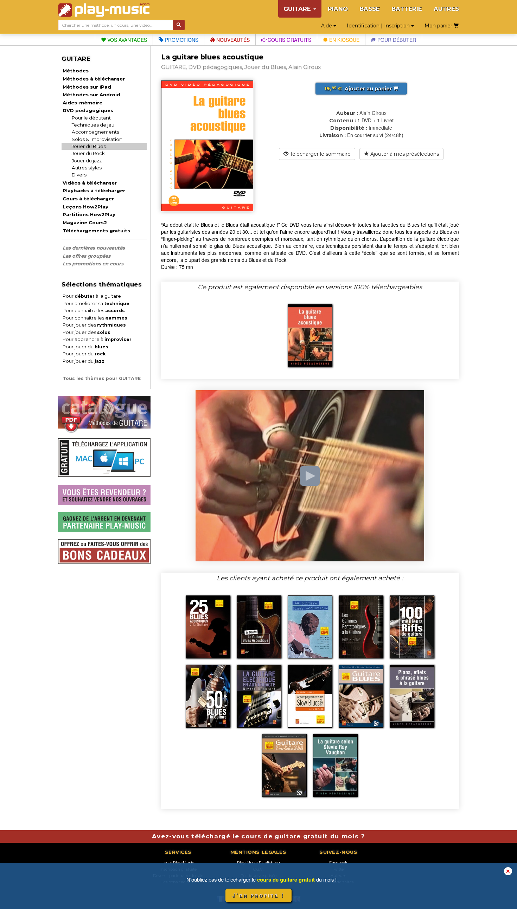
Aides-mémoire (82, 102)
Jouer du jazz (87, 160)
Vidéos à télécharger (90, 183)
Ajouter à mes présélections (404, 154)
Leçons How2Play (85, 206)
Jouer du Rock (88, 153)
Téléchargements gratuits (96, 230)
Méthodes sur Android (91, 94)
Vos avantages (126, 39)
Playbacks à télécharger (94, 190)
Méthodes (76, 70)
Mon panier (439, 25)
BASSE (369, 8)
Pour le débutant (91, 118)
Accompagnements (95, 132)
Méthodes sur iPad (87, 87)
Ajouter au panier (358, 88)
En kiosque (343, 39)
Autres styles (87, 167)
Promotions (181, 39)
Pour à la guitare (92, 296)
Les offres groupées (86, 256)
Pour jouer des (94, 325)
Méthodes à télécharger (94, 79)
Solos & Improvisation (97, 139)
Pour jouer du (85, 346)
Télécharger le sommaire (319, 154)
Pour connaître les (94, 310)
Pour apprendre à (97, 339)
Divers (79, 175)
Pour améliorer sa (96, 303)
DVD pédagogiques (88, 110)
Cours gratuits (288, 39)
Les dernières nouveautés (94, 248)
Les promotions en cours (93, 263)
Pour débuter (396, 39)
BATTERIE (406, 8)
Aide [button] (327, 25)
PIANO (338, 8)
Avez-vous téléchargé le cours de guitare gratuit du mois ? (258, 836)
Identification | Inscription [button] (379, 25)
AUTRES (446, 8)
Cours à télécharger (88, 198)
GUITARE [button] (298, 8)
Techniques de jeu (93, 125)
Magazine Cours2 (85, 222)
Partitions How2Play (89, 214)
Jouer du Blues (89, 146)
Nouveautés (232, 39)
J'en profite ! (258, 895)
